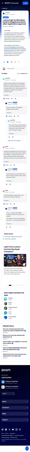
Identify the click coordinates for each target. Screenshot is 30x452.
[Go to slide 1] (7, 285)
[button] (2, 3)
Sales (4, 414)
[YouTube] (13, 429)
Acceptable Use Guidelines (7, 435)
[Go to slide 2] (9, 285)
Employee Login (13, 437)
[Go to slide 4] (15, 285)
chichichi (7, 12)
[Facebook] (20, 429)
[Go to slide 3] (12, 285)
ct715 (9, 312)
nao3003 (7, 78)
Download (5, 408)
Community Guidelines (10, 239)
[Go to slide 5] (17, 285)
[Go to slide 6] (19, 285)
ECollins (10, 298)
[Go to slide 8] (22, 285)
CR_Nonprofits (12, 316)
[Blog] (2, 429)
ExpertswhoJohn (12, 307)
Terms (2, 433)
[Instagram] (16, 429)
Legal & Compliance (19, 435)
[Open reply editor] (15, 68)
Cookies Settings (5, 437)
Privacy (7, 433)
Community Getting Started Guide (13, 236)
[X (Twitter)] (9, 429)
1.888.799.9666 (6, 378)
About (4, 401)
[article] (15, 88)
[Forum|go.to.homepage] (12, 3)
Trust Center (12, 433)
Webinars (4, 8)
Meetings (5, 332)
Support (5, 420)
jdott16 (10, 302)
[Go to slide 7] (21, 285)
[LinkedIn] (6, 429)
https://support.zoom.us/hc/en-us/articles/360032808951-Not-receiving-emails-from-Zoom (15, 48)
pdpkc (6, 146)
